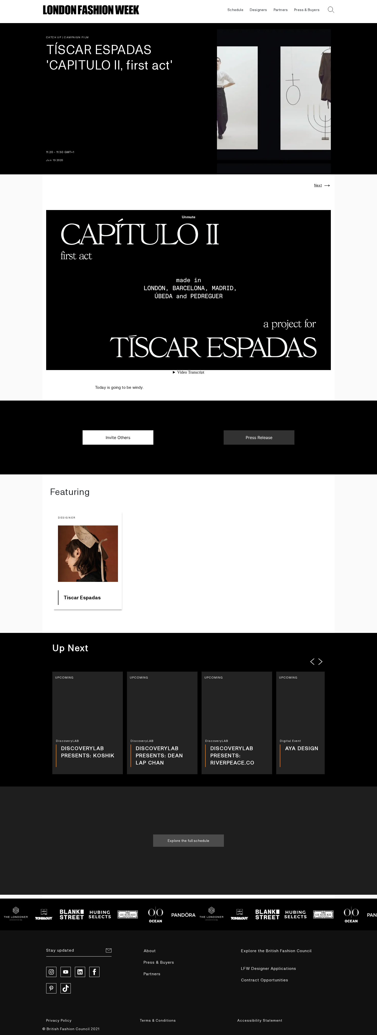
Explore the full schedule (188, 840)
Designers (258, 9)
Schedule (235, 9)
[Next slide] (320, 661)
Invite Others (118, 437)
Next (318, 185)
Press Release (259, 437)
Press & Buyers (307, 9)
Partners (281, 9)
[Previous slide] (312, 661)
